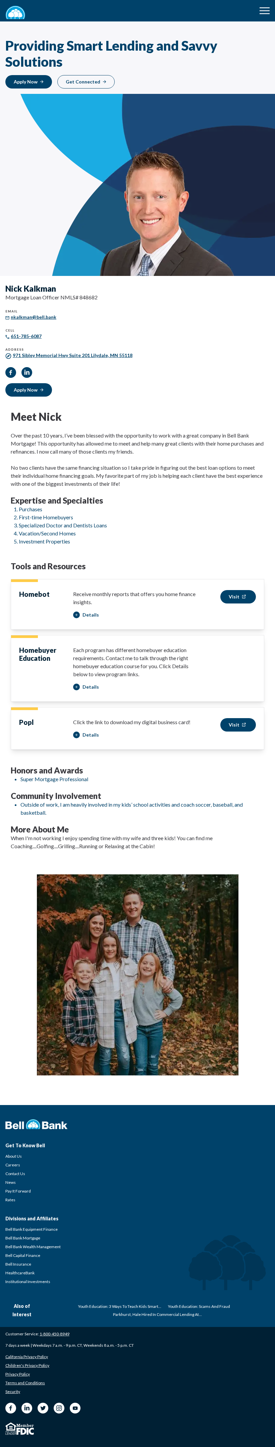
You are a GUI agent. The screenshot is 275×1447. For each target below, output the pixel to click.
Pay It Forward (18, 1191)
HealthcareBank (20, 1272)
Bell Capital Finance (22, 1255)
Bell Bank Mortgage (22, 1237)
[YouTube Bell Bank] (75, 1408)
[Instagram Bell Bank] (59, 1408)
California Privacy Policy (26, 1356)
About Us (13, 1156)
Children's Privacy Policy (27, 1365)
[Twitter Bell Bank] (43, 1408)
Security (12, 1391)
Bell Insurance (18, 1264)
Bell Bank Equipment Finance (31, 1229)
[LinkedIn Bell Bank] (26, 1408)
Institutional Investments (27, 1281)
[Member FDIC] (25, 1429)
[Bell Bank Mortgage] (15, 12)
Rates (10, 1199)
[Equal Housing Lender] (10, 1428)
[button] (86, 615)
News (10, 1182)
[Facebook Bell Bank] (10, 1408)
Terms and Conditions (25, 1382)
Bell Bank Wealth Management (33, 1246)
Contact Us (15, 1173)
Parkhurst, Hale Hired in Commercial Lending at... (157, 1314)
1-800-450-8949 (54, 1333)
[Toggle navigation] (265, 10)
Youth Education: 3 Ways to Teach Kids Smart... (119, 1306)
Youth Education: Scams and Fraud (199, 1306)
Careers (12, 1164)
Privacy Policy (17, 1374)
